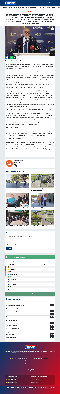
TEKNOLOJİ (11, 7)
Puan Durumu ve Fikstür (13, 379)
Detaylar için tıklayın (30, 293)
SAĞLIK (48, 387)
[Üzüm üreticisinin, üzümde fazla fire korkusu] (42, 217)
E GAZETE (33, 7)
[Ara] (52, 2)
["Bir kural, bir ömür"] (17, 180)
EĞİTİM (53, 387)
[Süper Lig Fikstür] (53, 299)
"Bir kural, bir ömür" (11, 188)
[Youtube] (31, 370)
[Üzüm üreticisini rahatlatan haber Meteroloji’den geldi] (42, 180)
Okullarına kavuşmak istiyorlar (39, 207)
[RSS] (34, 370)
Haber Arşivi (35, 382)
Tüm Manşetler (36, 379)
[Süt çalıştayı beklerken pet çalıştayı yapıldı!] (30, 41)
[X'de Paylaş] (9, 57)
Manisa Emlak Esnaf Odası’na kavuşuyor (17, 225)
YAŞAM (54, 7)
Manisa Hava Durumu (13, 376)
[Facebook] (26, 370)
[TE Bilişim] (9, 163)
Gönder (9, 248)
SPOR (27, 7)
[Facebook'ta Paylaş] (6, 57)
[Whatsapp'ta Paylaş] (11, 57)
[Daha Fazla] (14, 57)
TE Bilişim (9, 60)
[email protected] (46, 358)
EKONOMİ (41, 7)
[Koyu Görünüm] (50, 2)
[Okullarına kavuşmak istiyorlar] (42, 199)
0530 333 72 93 (31, 361)
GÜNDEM (4, 7)
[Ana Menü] (54, 2)
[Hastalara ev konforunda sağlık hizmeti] (17, 199)
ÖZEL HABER (20, 7)
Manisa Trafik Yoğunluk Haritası (39, 376)
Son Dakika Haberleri (12, 382)
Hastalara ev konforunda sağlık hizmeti (17, 207)
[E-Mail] (15, 165)
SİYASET (47, 7)
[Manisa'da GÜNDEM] (10, 2)
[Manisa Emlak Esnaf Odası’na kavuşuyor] (17, 217)
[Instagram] (29, 370)
